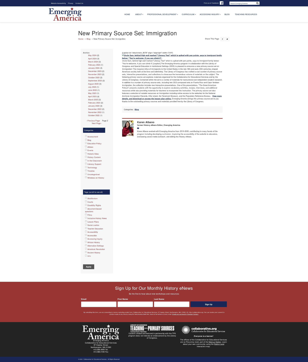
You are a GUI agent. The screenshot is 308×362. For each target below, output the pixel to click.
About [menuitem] (137, 15)
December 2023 (95, 71)
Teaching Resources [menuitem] (246, 14)
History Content (94, 157)
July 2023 (92, 87)
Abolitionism (92, 198)
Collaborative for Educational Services (95, 359)
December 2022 (95, 109)
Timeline (91, 171)
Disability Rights (94, 205)
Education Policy (94, 143)
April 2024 (92, 58)
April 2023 (92, 96)
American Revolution (96, 249)
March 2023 (93, 99)
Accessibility (92, 232)
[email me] (138, 128)
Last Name (159, 299)
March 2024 (93, 61)
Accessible (92, 235)
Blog (88, 39)
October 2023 (93, 77)
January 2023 (93, 106)
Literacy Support (94, 164)
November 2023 (95, 74)
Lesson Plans (93, 221)
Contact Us (79, 3)
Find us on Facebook (211, 3)
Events (90, 150)
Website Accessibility (58, 3)
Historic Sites (93, 153)
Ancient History (93, 252)
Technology (92, 167)
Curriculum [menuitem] (187, 15)
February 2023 (94, 102)
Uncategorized (93, 174)
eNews (90, 147)
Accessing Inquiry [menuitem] (208, 15)
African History (93, 242)
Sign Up (208, 304)
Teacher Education (95, 228)
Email (83, 299)
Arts (89, 256)
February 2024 (94, 65)
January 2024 (93, 68)
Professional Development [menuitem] (160, 15)
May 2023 (92, 93)
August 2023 (93, 84)
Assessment (92, 136)
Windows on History (95, 177)
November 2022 (95, 112)
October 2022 (93, 115)
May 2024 (92, 55)
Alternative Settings (95, 245)
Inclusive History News (97, 218)
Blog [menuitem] (227, 14)
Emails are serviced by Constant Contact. (185, 314)
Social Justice (93, 225)
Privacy (70, 3)
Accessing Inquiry (95, 239)
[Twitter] (227, 37)
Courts (90, 202)
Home (80, 39)
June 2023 (92, 90)
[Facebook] (222, 37)
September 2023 (95, 80)
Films (89, 215)
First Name (123, 299)
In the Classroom (94, 160)
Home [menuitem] (127, 14)
